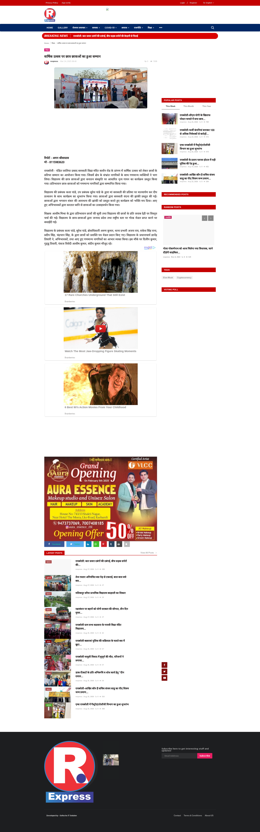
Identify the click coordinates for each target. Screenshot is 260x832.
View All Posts (148, 552)
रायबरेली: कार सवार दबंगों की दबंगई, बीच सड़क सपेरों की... (101, 562)
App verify (66, 3)
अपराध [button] (124, 27)
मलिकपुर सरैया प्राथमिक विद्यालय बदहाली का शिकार (101, 593)
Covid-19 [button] (110, 27)
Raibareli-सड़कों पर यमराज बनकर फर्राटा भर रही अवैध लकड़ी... (187, 250)
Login (182, 3)
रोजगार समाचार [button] (79, 27)
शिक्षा (53, 43)
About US (209, 815)
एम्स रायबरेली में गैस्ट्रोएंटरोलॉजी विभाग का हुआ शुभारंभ (102, 704)
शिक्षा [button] (150, 27)
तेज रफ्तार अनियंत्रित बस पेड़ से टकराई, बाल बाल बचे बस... (101, 578)
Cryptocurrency (184, 277)
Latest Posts (54, 552)
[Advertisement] (55, 827)
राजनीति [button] (137, 27)
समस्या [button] (95, 27)
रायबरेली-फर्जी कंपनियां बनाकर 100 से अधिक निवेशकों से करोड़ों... (197, 132)
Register (193, 3)
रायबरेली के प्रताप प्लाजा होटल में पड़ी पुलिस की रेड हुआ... (198, 161)
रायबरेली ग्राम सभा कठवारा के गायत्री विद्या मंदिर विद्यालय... (98, 626)
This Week (170, 106)
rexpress (54, 61)
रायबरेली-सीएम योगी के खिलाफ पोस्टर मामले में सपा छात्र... (195, 117)
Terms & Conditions (193, 815)
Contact (177, 815)
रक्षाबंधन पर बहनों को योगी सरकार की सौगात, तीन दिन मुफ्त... (102, 610)
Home (50, 27)
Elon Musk (168, 277)
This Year (206, 106)
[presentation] (204, 218)
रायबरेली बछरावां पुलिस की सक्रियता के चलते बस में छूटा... (100, 642)
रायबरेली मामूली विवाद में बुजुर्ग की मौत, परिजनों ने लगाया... (100, 658)
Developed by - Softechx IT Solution (61, 815)
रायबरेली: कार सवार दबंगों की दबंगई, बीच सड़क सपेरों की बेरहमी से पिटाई (105, 36)
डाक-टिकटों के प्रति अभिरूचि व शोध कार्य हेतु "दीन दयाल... (100, 674)
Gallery (63, 27)
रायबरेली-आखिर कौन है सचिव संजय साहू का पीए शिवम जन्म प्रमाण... (102, 690)
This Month (188, 106)
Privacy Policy (52, 3)
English (208, 3)
